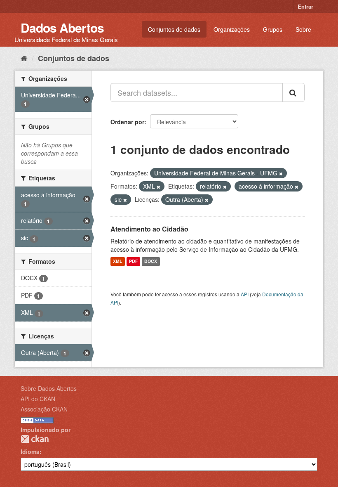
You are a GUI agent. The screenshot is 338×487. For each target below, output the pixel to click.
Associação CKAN (44, 409)
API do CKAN (38, 399)
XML (117, 261)
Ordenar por (127, 122)
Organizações (232, 29)
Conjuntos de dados (174, 29)
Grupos (272, 29)
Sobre (303, 29)
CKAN (35, 439)
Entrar (305, 6)
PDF (133, 261)
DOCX (150, 261)
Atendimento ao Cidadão (149, 229)
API (245, 294)
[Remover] (281, 173)
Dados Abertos (62, 27)
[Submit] (293, 92)
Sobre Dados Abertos (49, 388)
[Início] (24, 57)
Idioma (30, 451)
